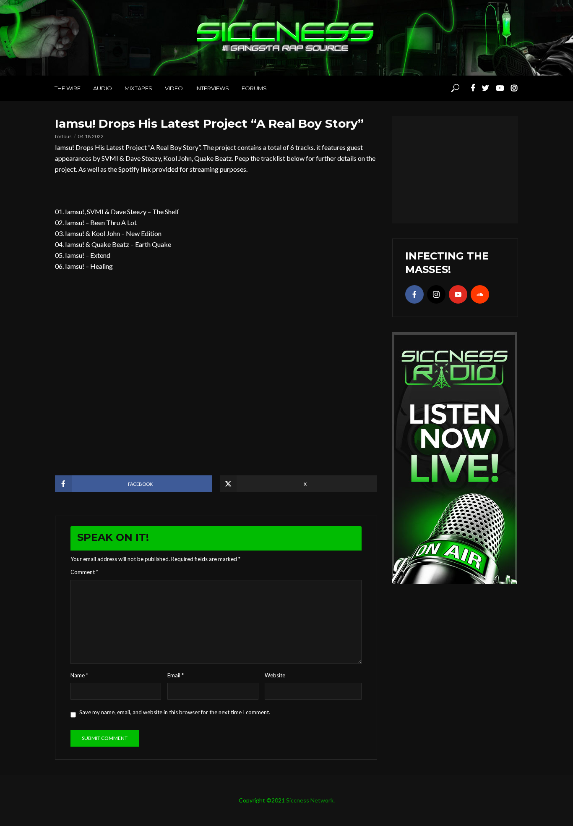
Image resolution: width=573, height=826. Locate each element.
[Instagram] (436, 294)
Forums (254, 88)
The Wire (68, 88)
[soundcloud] (480, 294)
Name (79, 675)
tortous (63, 136)
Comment (84, 572)
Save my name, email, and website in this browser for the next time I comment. (174, 712)
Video (174, 88)
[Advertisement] (455, 168)
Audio (102, 88)
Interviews (212, 88)
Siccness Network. (310, 800)
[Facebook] (414, 294)
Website (275, 675)
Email (175, 675)
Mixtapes (138, 88)
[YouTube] (458, 294)
